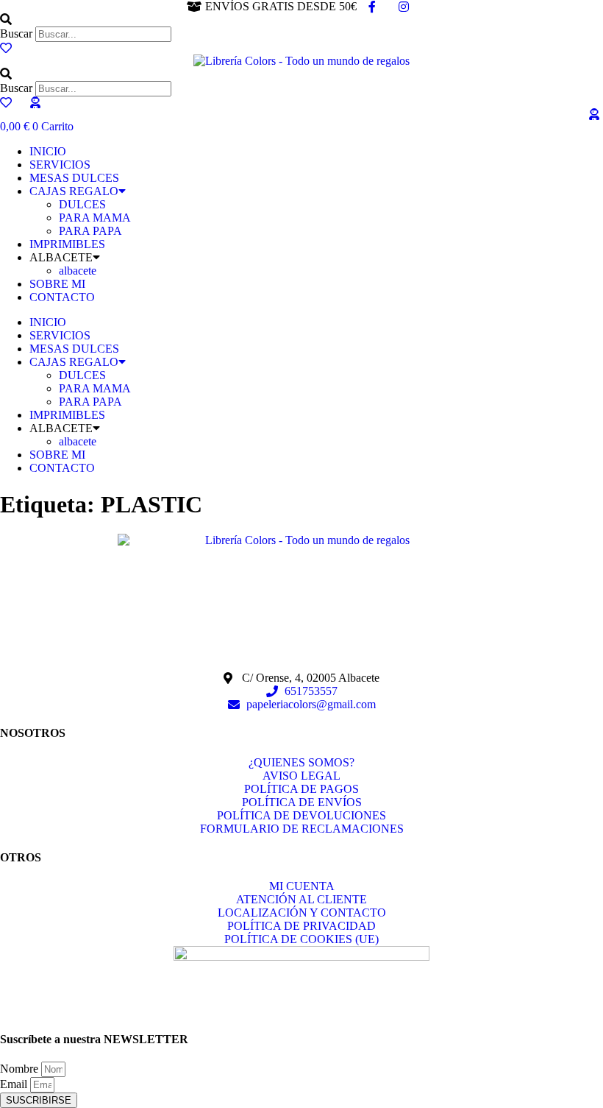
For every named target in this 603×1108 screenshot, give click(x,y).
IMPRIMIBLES (67, 244)
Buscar (16, 33)
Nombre (20, 1068)
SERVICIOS (59, 164)
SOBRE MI (57, 284)
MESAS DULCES (74, 178)
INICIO (47, 151)
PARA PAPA (90, 231)
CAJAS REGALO (73, 191)
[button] (301, 20)
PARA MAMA (95, 217)
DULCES (82, 204)
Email (15, 1084)
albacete (77, 270)
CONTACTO (62, 297)
